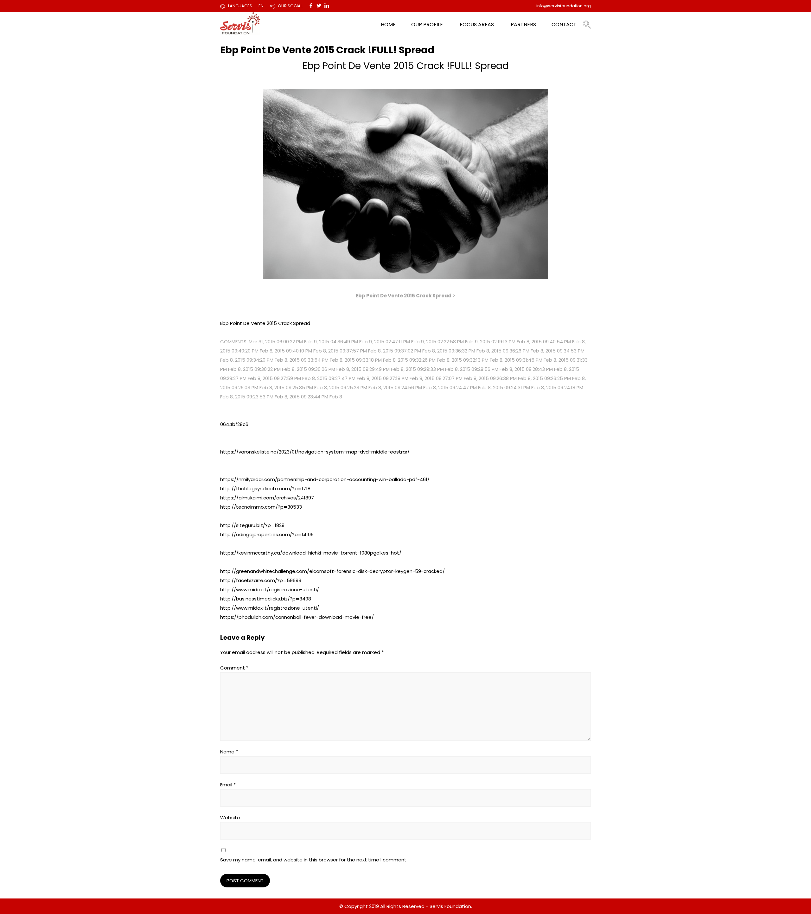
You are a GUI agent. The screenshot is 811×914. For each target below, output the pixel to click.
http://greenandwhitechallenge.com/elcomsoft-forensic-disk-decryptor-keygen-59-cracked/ (332, 571)
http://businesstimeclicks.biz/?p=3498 (265, 598)
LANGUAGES (240, 6)
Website (230, 817)
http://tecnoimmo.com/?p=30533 (261, 507)
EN (261, 6)
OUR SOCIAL (290, 6)
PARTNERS (523, 24)
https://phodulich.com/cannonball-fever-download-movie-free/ (297, 617)
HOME (388, 24)
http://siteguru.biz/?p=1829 (252, 525)
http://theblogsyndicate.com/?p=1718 (265, 488)
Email (228, 784)
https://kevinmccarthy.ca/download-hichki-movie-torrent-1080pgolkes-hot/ (310, 552)
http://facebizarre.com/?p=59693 (260, 580)
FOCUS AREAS (477, 24)
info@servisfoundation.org (563, 6)
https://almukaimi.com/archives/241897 (267, 497)
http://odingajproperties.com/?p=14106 (267, 534)
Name (229, 751)
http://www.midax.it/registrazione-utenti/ (269, 589)
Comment (234, 667)
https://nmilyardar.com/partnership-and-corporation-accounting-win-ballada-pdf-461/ (325, 479)
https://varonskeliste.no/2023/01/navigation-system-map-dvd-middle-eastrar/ (315, 451)
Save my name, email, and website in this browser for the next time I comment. (313, 859)
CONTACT (564, 24)
